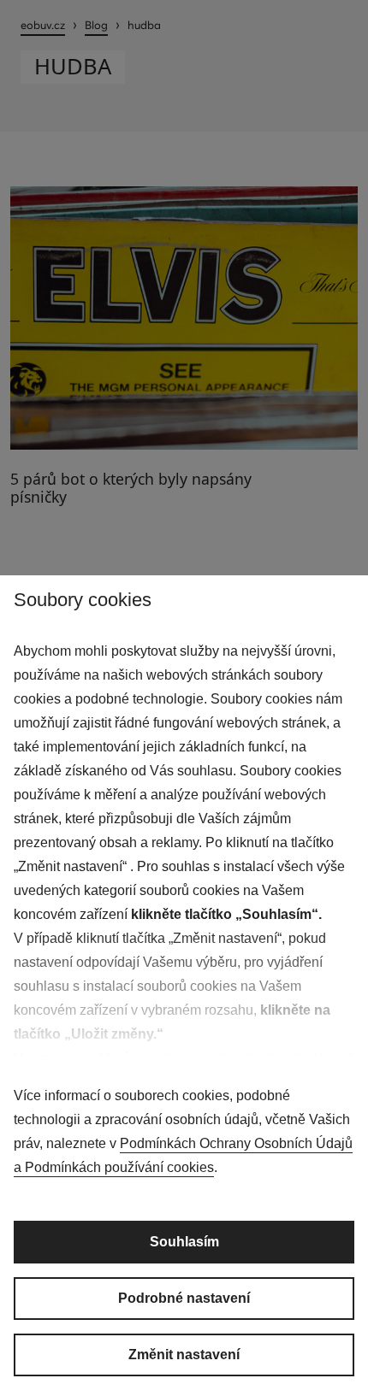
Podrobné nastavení (184, 1298)
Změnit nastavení (184, 1354)
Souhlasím (184, 1241)
